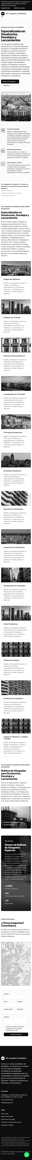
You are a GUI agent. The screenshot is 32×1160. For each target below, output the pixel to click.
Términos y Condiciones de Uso (11, 1122)
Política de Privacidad (8, 1119)
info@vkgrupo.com (7, 1102)
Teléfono (20, 1001)
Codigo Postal (8, 1009)
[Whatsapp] (26, 1154)
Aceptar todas (5, 8)
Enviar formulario (16, 1034)
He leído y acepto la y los (15, 1028)
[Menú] (2, 16)
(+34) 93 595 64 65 (7, 1100)
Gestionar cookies (19, 8)
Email (6, 1001)
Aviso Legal (4, 1113)
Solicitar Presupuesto (9, 81)
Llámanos (7, 85)
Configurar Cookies (7, 1125)
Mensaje (7, 1017)
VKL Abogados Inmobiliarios (15, 13)
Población (20, 1009)
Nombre (7, 994)
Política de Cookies (7, 1116)
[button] (16, 963)
